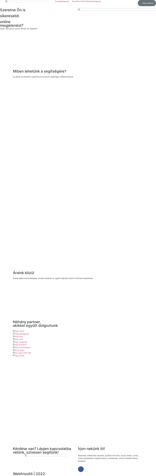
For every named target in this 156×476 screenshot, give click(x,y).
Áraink (74, 1)
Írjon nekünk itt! (91, 448)
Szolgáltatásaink (62, 1)
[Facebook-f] (81, 469)
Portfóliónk (82, 1)
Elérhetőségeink (94, 1)
